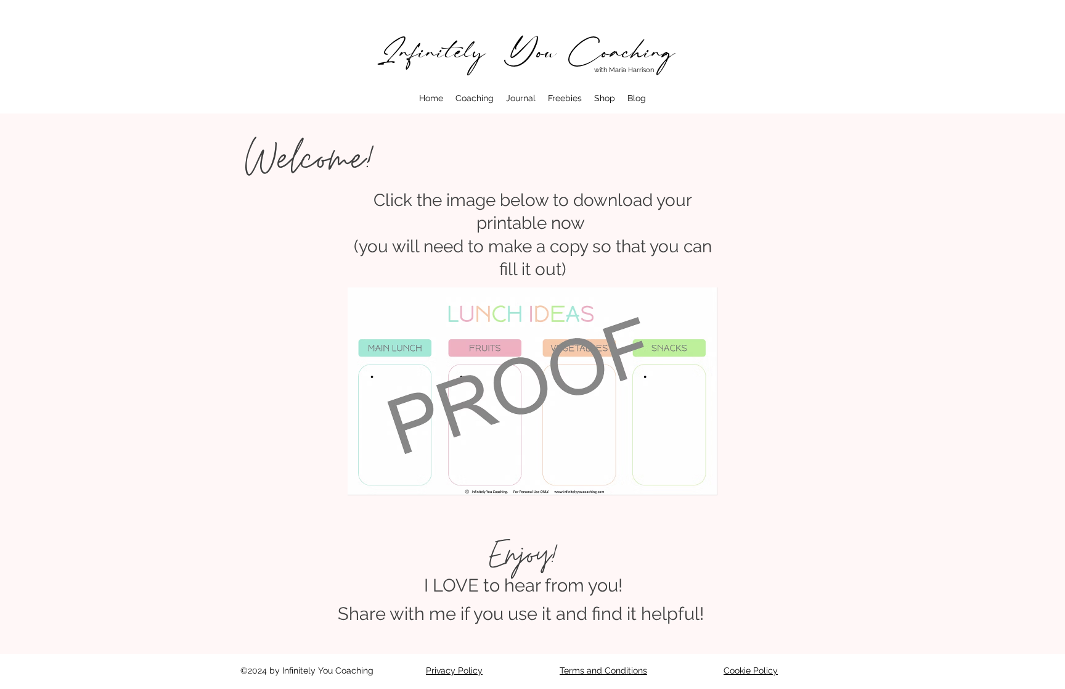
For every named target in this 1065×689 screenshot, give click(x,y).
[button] (474, 98)
